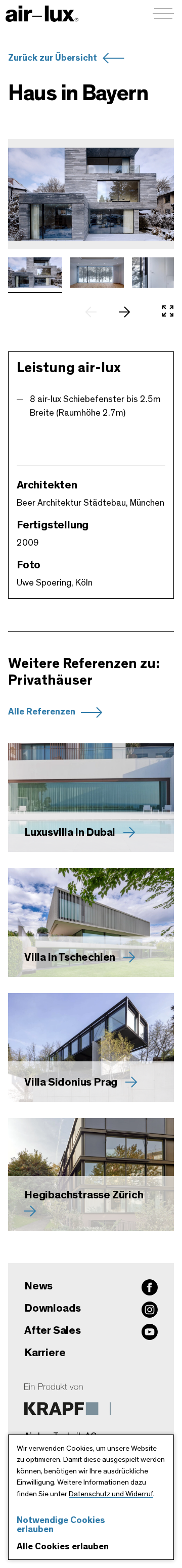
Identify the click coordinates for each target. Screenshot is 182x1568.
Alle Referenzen (41, 711)
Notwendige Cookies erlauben (61, 1525)
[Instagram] (150, 1310)
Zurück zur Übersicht (52, 58)
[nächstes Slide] (129, 312)
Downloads (52, 1308)
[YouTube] (150, 1332)
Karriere (44, 1352)
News (38, 1285)
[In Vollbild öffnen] (168, 312)
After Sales (52, 1330)
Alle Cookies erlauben (63, 1546)
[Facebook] (150, 1287)
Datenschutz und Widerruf (111, 1494)
